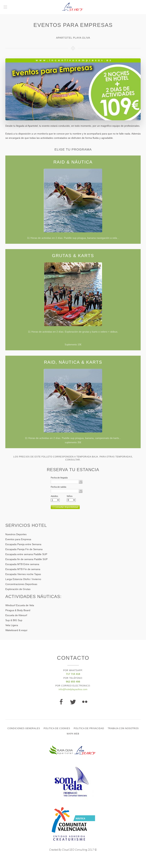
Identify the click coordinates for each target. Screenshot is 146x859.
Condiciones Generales (23, 728)
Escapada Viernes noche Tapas (23, 574)
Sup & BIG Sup (13, 620)
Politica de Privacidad (89, 728)
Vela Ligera (11, 625)
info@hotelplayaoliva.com (73, 689)
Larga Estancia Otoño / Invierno (23, 579)
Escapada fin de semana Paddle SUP (26, 559)
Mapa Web (73, 733)
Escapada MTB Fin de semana (22, 569)
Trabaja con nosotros (123, 728)
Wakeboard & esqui (16, 630)
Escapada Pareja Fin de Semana (24, 549)
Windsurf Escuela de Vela (19, 605)
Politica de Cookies (57, 728)
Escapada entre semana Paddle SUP (26, 554)
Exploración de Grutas (17, 589)
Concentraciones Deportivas (21, 584)
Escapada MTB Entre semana (22, 564)
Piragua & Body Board (17, 610)
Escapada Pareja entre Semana (23, 544)
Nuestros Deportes (16, 534)
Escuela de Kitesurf (16, 615)
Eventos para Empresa (18, 539)
